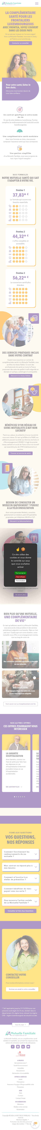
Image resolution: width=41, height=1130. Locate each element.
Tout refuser (20, 577)
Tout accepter (20, 573)
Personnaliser (20, 581)
